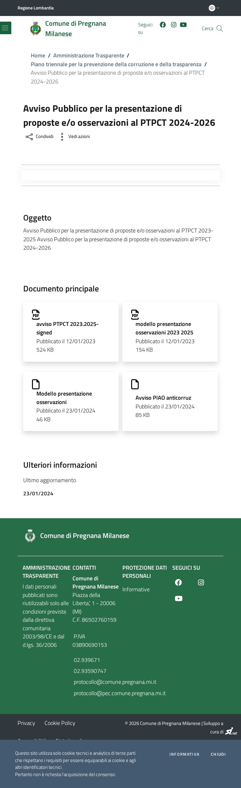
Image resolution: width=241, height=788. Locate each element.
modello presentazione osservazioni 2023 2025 (164, 328)
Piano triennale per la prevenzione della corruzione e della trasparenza (116, 64)
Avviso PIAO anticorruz (163, 397)
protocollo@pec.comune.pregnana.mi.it (95, 693)
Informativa (184, 754)
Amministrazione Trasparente (88, 55)
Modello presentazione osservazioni (64, 397)
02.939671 (86, 660)
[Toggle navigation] (24, 175)
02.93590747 (89, 671)
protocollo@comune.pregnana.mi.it (95, 682)
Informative (136, 589)
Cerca (207, 28)
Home (38, 55)
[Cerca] (219, 28)
